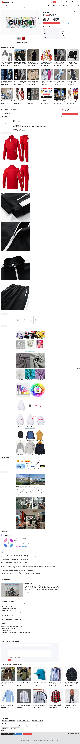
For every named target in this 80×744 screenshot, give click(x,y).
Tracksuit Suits (39, 725)
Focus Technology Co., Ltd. (32, 740)
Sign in (78, 2)
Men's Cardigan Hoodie (25, 7)
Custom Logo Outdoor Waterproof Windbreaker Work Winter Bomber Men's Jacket (23, 683)
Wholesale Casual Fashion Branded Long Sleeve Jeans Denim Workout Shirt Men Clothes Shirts (71, 705)
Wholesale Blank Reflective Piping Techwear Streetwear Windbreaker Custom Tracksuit (20, 82)
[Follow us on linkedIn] (78, 733)
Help (59, 5)
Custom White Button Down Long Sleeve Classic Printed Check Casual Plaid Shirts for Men (24, 705)
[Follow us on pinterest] (76, 733)
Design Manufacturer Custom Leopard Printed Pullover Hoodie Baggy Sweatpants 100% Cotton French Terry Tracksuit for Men (32, 63)
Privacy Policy (57, 740)
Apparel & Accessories (8, 7)
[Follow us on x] (72, 733)
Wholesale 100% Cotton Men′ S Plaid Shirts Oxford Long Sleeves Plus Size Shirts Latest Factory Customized (55, 683)
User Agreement (46, 740)
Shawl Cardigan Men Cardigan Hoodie (8, 720)
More (2, 730)
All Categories (5, 5)
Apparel (9, 621)
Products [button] (18, 2)
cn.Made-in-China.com (50, 738)
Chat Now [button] (71, 23)
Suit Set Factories (5, 725)
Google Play (10, 733)
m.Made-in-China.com (42, 738)
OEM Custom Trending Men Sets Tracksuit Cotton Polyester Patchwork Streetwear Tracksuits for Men (7, 63)
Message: (5, 650)
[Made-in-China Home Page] (7, 2)
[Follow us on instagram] (73, 733)
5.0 (66, 110)
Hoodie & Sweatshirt (16, 7)
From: (6, 645)
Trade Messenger (18, 733)
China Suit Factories (22, 725)
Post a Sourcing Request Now (31, 660)
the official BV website (26, 580)
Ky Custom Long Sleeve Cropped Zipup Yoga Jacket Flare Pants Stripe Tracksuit (19, 101)
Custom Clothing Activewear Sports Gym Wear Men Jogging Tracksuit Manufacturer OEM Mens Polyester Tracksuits (72, 63)
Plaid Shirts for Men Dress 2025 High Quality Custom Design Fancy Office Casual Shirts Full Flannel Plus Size (55, 705)
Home (2, 7)
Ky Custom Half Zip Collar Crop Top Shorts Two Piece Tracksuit (46, 63)
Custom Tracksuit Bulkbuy (15, 728)
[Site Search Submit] (54, 2)
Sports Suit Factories (31, 725)
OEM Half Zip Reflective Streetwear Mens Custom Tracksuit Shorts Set (33, 101)
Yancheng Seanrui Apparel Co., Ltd (51, 14)
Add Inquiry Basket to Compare (21, 42)
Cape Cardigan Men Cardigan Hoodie (23, 720)
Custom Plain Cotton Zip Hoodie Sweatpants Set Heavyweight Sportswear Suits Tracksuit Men (6, 101)
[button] (51, 2)
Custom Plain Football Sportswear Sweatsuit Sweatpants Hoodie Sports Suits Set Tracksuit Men (46, 82)
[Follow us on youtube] (75, 733)
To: (6, 648)
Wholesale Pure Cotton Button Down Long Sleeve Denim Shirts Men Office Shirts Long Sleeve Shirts (8, 705)
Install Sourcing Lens (28, 733)
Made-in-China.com (35, 738)
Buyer (54, 5)
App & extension (65, 5)
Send (9, 660)
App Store (4, 733)
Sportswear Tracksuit (66, 725)
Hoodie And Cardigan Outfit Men (37, 720)
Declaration (51, 740)
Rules (78, 5)
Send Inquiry (51, 23)
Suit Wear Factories (13, 725)
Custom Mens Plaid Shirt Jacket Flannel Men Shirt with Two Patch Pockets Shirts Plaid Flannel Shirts (71, 683)
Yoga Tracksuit (47, 725)
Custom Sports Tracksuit (56, 725)
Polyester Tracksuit (5, 728)
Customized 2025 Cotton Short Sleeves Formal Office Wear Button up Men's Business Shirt (39, 705)
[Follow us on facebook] (70, 733)
